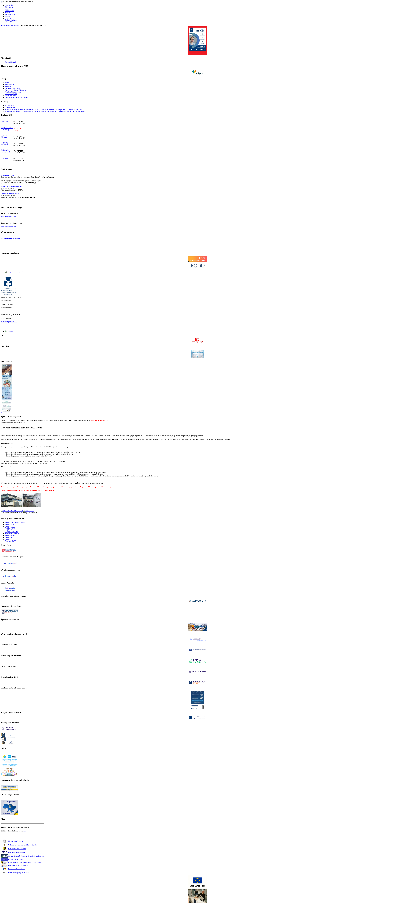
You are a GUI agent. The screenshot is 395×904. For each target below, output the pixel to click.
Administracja (9, 11)
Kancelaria (4, 158)
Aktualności (9, 5)
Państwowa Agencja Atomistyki (18, 873)
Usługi (7, 9)
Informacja (4, 121)
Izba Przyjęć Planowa (5, 136)
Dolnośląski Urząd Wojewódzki (18, 865)
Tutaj (24, 831)
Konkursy (8, 18)
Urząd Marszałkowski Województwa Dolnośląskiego (25, 862)
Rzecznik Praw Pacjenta (16, 859)
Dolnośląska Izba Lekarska (17, 849)
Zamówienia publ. (11, 14)
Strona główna (5, 25)
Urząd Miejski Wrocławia (16, 869)
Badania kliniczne (11, 20)
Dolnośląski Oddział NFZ (16, 852)
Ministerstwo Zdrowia (15, 841)
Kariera (7, 16)
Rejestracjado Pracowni (5, 151)
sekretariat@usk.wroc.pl (9, 322)
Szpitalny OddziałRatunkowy (7, 129)
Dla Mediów (9, 22)
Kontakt (7, 12)
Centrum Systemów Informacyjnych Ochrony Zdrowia (26, 856)
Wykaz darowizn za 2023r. (10, 238)
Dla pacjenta (9, 7)
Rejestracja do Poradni (5, 143)
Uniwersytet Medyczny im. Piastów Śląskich (22, 845)
